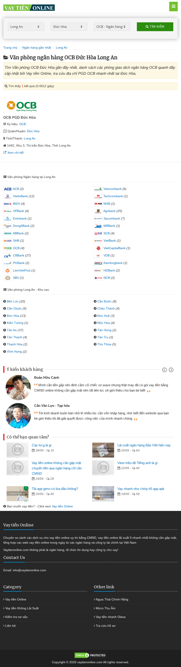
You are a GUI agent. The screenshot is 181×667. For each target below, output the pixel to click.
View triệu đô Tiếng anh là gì (137, 463)
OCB (22, 124)
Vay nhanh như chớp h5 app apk (140, 489)
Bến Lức (13, 301)
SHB (15, 240)
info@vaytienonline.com (29, 570)
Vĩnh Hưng (14, 351)
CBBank (18, 255)
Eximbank (19, 218)
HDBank (109, 270)
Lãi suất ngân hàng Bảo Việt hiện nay (144, 445)
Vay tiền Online (62, 506)
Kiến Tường (15, 323)
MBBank (109, 225)
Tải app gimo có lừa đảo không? (55, 489)
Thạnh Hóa (15, 344)
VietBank (109, 240)
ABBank (18, 233)
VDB (106, 255)
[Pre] (165, 371)
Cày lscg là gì (41, 445)
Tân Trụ (102, 337)
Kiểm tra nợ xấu (16, 617)
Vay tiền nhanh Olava (111, 617)
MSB (106, 203)
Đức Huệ (103, 315)
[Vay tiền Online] (78, 6)
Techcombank (113, 196)
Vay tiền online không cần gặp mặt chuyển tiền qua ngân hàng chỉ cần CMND (57, 468)
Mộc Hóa (103, 323)
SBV (15, 277)
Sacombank (111, 218)
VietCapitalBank (114, 248)
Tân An (12, 330)
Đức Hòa (33, 131)
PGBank (18, 263)
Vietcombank (112, 189)
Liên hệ (10, 625)
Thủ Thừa (104, 344)
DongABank (21, 225)
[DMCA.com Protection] (90, 655)
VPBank (18, 211)
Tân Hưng (104, 330)
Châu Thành (106, 308)
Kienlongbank (113, 263)
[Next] (170, 371)
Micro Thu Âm (105, 608)
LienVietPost (21, 270)
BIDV (16, 203)
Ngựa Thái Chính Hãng (112, 599)
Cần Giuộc (14, 308)
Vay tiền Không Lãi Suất (22, 608)
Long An (29, 138)
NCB (106, 277)
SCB (106, 233)
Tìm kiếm (156, 26)
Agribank (109, 211)
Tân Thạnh (14, 337)
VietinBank (20, 196)
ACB (15, 189)
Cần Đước (104, 301)
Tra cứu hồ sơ (105, 625)
